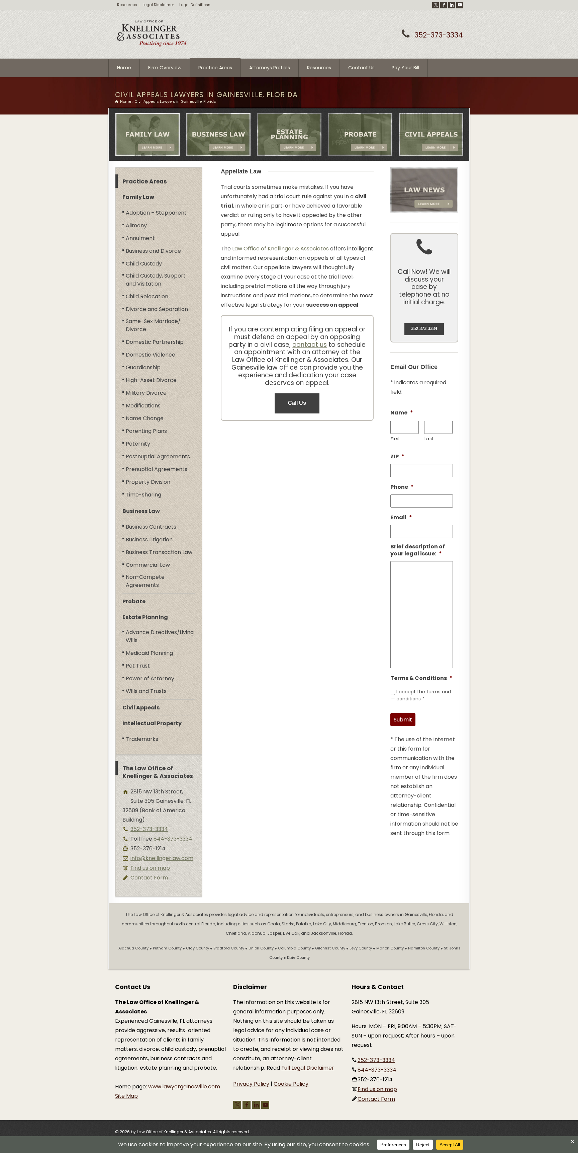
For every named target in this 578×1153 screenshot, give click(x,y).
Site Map (126, 1096)
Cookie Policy (291, 1084)
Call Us (297, 403)
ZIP (397, 456)
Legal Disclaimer (158, 4)
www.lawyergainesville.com (184, 1086)
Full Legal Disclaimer (307, 1068)
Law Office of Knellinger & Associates (280, 248)
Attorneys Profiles (269, 67)
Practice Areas (215, 67)
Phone (402, 487)
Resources (127, 4)
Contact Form (149, 877)
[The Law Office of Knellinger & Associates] (152, 45)
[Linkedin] (451, 5)
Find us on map (150, 868)
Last (429, 439)
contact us (309, 344)
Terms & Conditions (421, 678)
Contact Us (361, 67)
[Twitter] (237, 1105)
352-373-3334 (438, 35)
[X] (435, 5)
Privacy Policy (251, 1084)
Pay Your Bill (405, 67)
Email (401, 517)
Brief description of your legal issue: (417, 550)
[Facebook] (443, 5)
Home (124, 67)
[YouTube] (459, 5)
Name (401, 412)
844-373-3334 (173, 839)
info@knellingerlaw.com (161, 858)
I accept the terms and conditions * (423, 695)
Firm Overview (164, 67)
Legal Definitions (194, 4)
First (395, 439)
